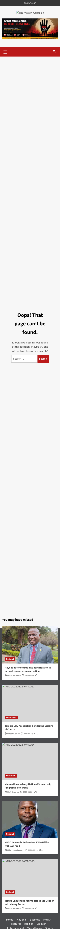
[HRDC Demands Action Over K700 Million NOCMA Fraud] (30, 819)
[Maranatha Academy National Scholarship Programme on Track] (30, 761)
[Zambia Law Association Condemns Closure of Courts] (30, 703)
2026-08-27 (29, 675)
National (10, 659)
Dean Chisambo (14, 675)
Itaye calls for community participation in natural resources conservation (28, 669)
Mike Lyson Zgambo (15, 850)
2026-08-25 (33, 850)
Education (10, 775)
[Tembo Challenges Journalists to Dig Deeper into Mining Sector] (30, 877)
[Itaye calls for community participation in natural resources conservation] (30, 644)
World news (11, 717)
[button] (5, 51)
